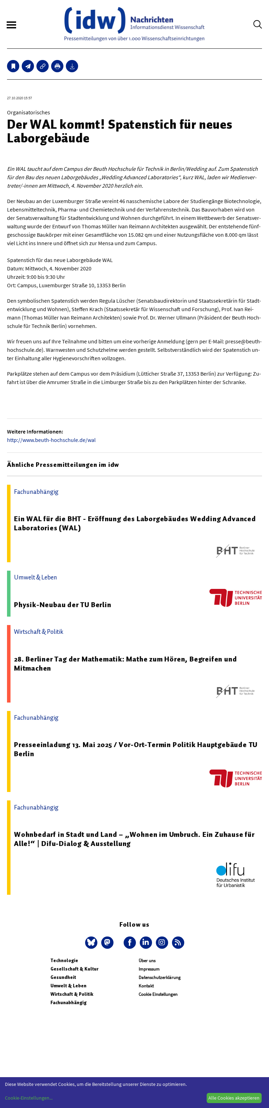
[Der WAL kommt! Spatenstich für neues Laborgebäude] (28, 66)
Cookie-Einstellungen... (29, 1098)
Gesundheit (63, 977)
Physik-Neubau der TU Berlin (62, 604)
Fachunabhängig (68, 1002)
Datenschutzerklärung (160, 977)
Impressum (149, 969)
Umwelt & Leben (68, 985)
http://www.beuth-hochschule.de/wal (51, 439)
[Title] (42, 66)
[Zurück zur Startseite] (134, 24)
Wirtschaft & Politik (71, 994)
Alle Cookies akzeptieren (234, 1098)
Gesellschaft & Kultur (74, 969)
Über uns (147, 960)
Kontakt (146, 986)
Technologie (64, 960)
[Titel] (13, 66)
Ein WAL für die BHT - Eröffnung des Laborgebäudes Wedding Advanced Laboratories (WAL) (135, 523)
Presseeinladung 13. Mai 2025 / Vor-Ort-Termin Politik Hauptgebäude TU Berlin (135, 749)
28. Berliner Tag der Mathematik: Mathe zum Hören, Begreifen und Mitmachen (125, 663)
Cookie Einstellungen (158, 994)
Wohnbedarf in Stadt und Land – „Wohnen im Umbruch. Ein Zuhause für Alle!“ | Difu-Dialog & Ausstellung (134, 839)
